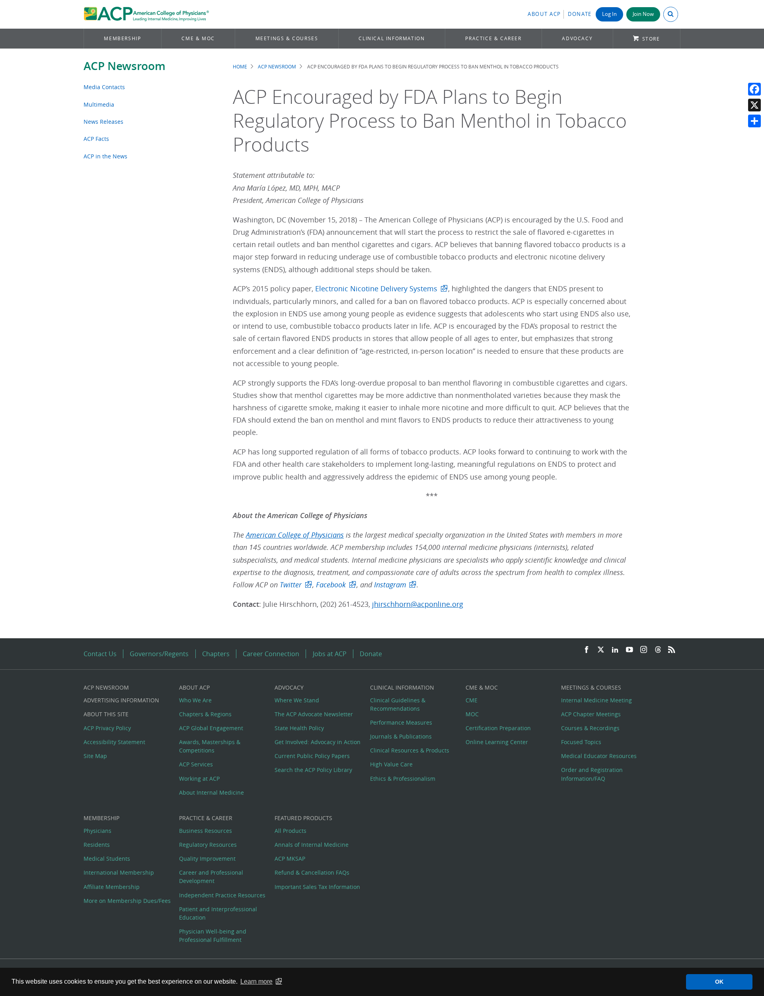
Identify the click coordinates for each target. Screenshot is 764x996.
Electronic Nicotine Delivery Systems (376, 288)
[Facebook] (754, 89)
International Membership (119, 872)
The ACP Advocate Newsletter (314, 714)
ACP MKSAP (290, 858)
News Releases (103, 121)
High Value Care (391, 764)
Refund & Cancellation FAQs (312, 872)
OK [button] (719, 981)
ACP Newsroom (125, 65)
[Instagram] (643, 650)
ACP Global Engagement (211, 728)
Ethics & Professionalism (402, 778)
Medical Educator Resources (599, 756)
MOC (472, 714)
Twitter (291, 584)
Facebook (331, 584)
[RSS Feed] (671, 650)
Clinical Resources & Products (409, 750)
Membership (122, 38)
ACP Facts (96, 138)
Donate (580, 14)
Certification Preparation (498, 728)
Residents (97, 844)
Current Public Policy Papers (312, 756)
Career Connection (271, 653)
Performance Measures (401, 722)
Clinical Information (392, 38)
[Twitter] (600, 650)
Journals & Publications (401, 736)
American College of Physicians (295, 535)
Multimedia (99, 104)
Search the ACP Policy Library (313, 770)
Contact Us (100, 653)
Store (651, 38)
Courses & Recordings (590, 728)
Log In (609, 14)
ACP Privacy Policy (107, 728)
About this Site (106, 714)
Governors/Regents (159, 653)
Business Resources (205, 830)
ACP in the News (105, 156)
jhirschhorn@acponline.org (417, 604)
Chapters (216, 653)
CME (471, 700)
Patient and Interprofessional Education (218, 913)
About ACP (544, 14)
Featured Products (303, 818)
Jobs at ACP (330, 653)
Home (240, 66)
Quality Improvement (207, 858)
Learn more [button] (256, 981)
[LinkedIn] (615, 650)
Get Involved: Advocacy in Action (318, 742)
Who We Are (195, 700)
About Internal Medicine (211, 792)
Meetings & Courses (286, 38)
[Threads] (658, 650)
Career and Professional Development (211, 877)
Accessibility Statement (114, 742)
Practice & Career (493, 38)
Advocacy (577, 38)
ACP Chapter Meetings (591, 714)
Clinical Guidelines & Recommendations (397, 704)
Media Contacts (104, 87)
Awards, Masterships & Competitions (209, 746)
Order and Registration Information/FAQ (592, 774)
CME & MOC (197, 38)
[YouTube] (629, 650)
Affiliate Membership (112, 887)
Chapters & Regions (205, 714)
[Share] (754, 121)
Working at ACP (199, 778)
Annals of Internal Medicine (312, 844)
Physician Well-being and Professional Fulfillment (212, 935)
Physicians (97, 830)
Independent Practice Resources (222, 895)
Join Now (643, 14)
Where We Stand (297, 700)
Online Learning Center (497, 742)
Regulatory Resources (208, 844)
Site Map (95, 756)
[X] (754, 105)
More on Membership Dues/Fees (127, 900)
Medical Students (107, 858)
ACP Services (196, 764)
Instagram (390, 584)
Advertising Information (121, 700)
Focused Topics (581, 742)
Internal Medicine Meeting (596, 700)
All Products (290, 830)
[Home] (146, 14)
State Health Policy (299, 728)
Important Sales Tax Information (317, 887)
